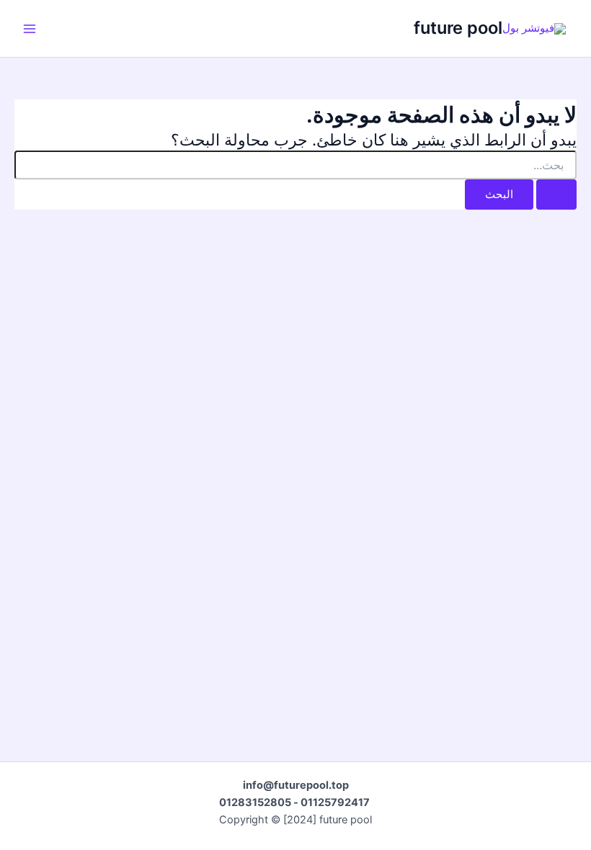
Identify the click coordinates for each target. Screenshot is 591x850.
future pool (458, 27)
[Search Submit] (556, 194)
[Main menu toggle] (29, 29)
